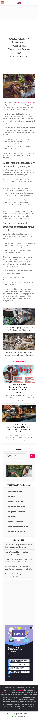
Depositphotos (5, 692)
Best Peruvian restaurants (16, 532)
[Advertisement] (19, 601)
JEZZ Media (20, 690)
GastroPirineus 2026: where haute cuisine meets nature (19, 428)
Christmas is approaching (25, 102)
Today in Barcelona (19, 385)
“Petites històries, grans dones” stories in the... (19, 388)
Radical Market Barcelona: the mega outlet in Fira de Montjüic (18, 686)
